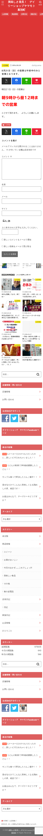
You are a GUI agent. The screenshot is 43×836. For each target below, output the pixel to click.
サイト (5, 209)
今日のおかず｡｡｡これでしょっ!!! (18, 568)
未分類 (5, 536)
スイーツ (8, 552)
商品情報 (15, 14)
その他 (7, 584)
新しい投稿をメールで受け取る (17, 246)
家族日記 (34, 14)
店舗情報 (6, 392)
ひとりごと (7, 631)
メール (5, 196)
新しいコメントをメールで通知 (17, 240)
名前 (4, 184)
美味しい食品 (10, 575)
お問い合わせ (8, 399)
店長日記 (24, 14)
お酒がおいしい (11, 560)
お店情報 (5, 14)
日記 (6, 607)
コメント (7, 156)
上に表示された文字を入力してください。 (20, 227)
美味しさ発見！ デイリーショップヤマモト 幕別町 (22, 5)
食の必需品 (9, 591)
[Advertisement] (21, 39)
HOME (5, 821)
